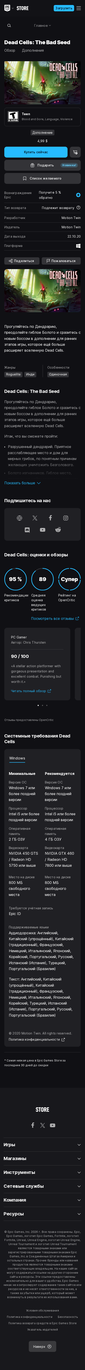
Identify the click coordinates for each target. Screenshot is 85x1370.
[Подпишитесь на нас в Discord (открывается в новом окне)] (27, 530)
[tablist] (42, 758)
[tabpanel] (42, 830)
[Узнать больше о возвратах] (78, 208)
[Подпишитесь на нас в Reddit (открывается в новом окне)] (58, 530)
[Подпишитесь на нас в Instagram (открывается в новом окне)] (66, 518)
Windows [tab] (17, 758)
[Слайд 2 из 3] (42, 705)
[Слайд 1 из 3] (38, 705)
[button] (42, 483)
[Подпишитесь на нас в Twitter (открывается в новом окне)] (35, 518)
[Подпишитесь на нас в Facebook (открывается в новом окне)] (50, 518)
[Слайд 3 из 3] (46, 705)
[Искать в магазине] (9, 25)
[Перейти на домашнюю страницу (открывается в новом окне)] (19, 518)
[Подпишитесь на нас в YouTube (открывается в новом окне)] (42, 530)
